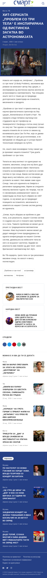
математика (8, 275)
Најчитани (8, 458)
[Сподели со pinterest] (14, 344)
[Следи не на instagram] (11, 568)
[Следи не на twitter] (7, 568)
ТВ (9, 11)
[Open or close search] (43, 3)
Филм (5, 362)
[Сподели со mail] (19, 344)
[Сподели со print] (24, 344)
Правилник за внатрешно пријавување (17, 560)
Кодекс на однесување (11, 563)
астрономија (28, 270)
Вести (5, 11)
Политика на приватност (12, 557)
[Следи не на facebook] (4, 568)
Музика (5, 465)
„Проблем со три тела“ (12, 270)
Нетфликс (20, 275)
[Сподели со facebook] (5, 344)
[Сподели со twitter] (9, 344)
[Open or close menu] (4, 3)
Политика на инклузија (31, 557)
